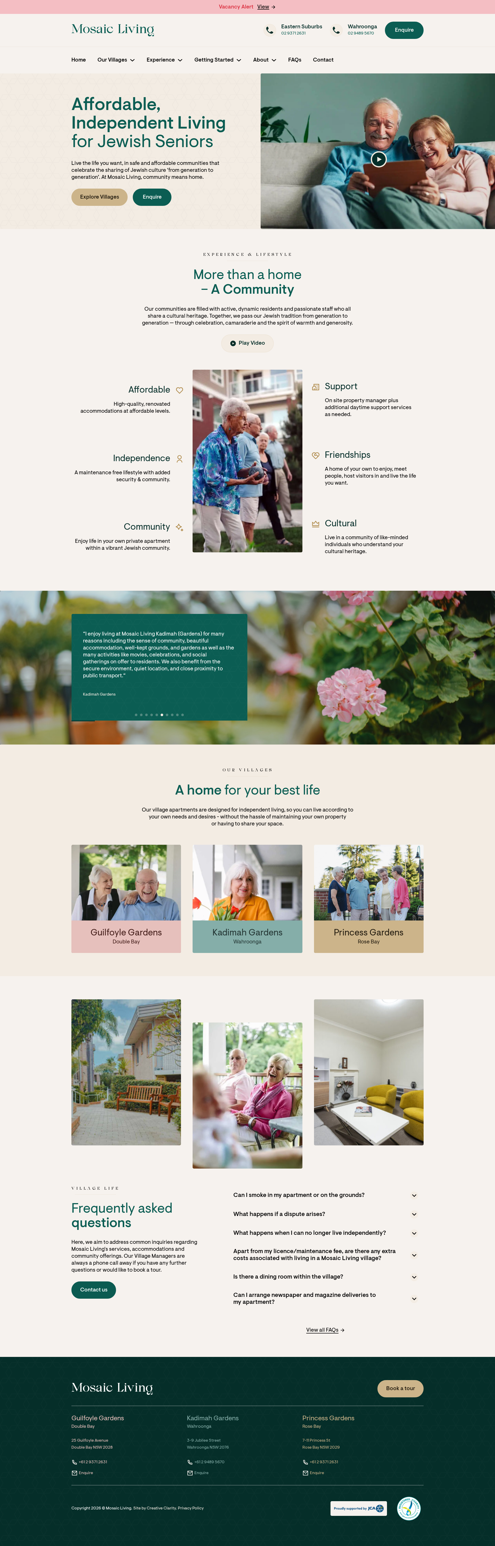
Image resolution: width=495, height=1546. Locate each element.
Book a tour (400, 1388)
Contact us (94, 1290)
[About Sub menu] (274, 60)
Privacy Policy (191, 1508)
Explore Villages (99, 197)
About (261, 60)
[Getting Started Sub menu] (239, 60)
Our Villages (112, 60)
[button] (266, 7)
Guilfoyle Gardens (126, 933)
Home (78, 60)
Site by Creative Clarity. (155, 1508)
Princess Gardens (368, 933)
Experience (161, 60)
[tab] (136, 715)
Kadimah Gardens (100, 679)
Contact (323, 60)
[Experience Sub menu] (180, 60)
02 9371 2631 (293, 33)
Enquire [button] (152, 197)
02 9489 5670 (361, 33)
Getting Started (214, 60)
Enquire (404, 30)
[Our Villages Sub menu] (132, 60)
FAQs (294, 60)
